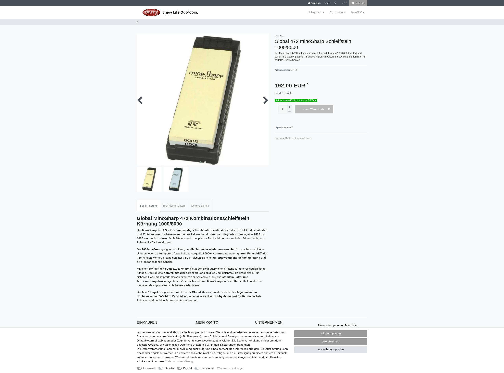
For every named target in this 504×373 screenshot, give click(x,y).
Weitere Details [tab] (200, 205)
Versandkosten (304, 138)
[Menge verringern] (289, 111)
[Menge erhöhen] (289, 107)
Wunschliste (285, 127)
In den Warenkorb (313, 109)
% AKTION (357, 12)
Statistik (169, 368)
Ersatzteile (336, 12)
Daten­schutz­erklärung (179, 361)
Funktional (207, 368)
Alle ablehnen (330, 341)
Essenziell (149, 368)
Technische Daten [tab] (174, 205)
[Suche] (336, 3)
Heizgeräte (314, 12)
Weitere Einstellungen (230, 368)
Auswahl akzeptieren (331, 349)
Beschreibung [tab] (148, 205)
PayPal (187, 368)
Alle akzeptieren (331, 333)
